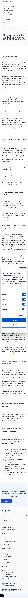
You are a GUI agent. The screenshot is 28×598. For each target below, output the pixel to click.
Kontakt (7, 20)
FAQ (6, 559)
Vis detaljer (20, 315)
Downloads (8, 556)
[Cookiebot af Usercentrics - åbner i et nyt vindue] (19, 268)
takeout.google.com (14, 449)
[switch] (24, 299)
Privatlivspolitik (11, 590)
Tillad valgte (14, 324)
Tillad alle (14, 320)
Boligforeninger (10, 10)
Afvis (14, 329)
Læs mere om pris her (8, 131)
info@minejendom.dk (18, 182)
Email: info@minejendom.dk (9, 576)
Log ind (6, 23)
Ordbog (7, 562)
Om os (7, 12)
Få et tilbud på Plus (10, 541)
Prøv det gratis (9, 6)
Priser (6, 539)
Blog (6, 554)
